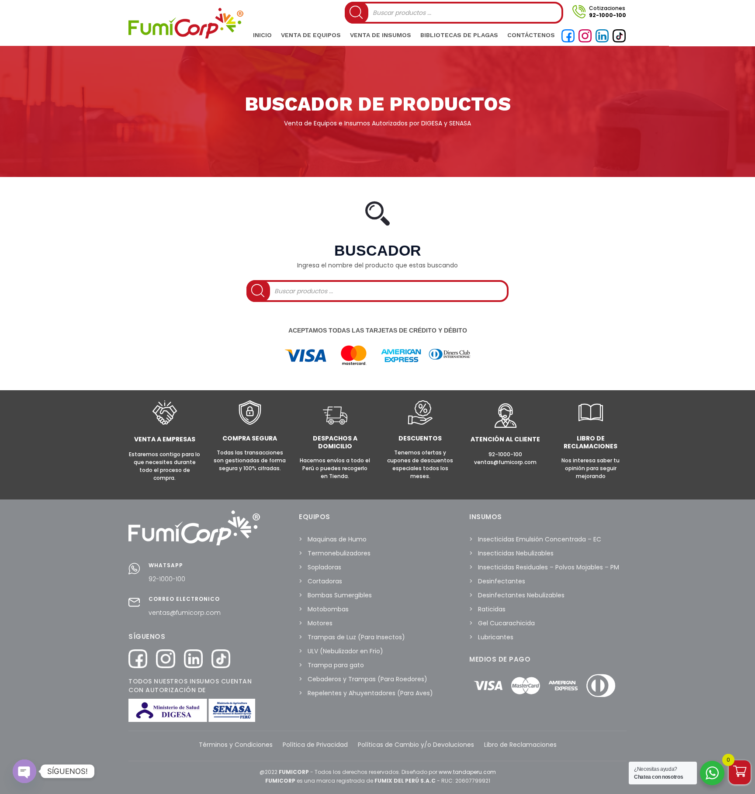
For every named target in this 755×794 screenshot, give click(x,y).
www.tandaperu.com (467, 772)
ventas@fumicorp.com (185, 612)
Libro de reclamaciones (590, 442)
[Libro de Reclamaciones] (590, 423)
